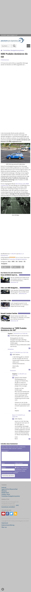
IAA (17, 261)
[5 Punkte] (14, 257)
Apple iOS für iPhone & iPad (9, 489)
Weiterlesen (14, 282)
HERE (13, 261)
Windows (4, 491)
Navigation (4, 263)
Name (3, 463)
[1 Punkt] (10, 257)
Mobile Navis (5, 492)
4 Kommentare (5, 60)
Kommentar (5, 451)
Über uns (4, 527)
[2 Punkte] (11, 257)
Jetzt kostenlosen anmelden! (10, 506)
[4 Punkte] (13, 257)
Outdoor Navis (6, 494)
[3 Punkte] (12, 257)
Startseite (3, 35)
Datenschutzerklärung (8, 525)
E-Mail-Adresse (19, 463)
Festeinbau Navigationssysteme (13, 50)
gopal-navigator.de (12, 35)
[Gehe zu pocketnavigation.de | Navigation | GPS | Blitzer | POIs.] (1, 50)
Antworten (11, 349)
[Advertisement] (15, 17)
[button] (6, 267)
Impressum (5, 523)
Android (4, 487)
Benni (20, 253)
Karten (20, 261)
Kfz (24, 261)
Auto (9, 261)
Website (4, 467)
